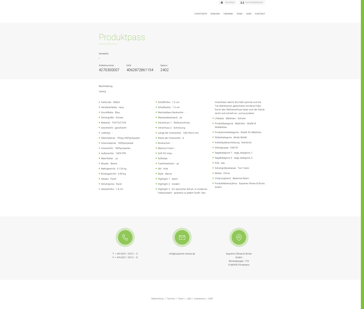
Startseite (200, 13)
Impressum (199, 298)
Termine (228, 13)
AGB (210, 298)
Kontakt (260, 13)
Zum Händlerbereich (254, 2)
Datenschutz (157, 298)
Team (239, 13)
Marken (215, 13)
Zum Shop (229, 2)
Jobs (249, 13)
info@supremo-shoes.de (182, 253)
